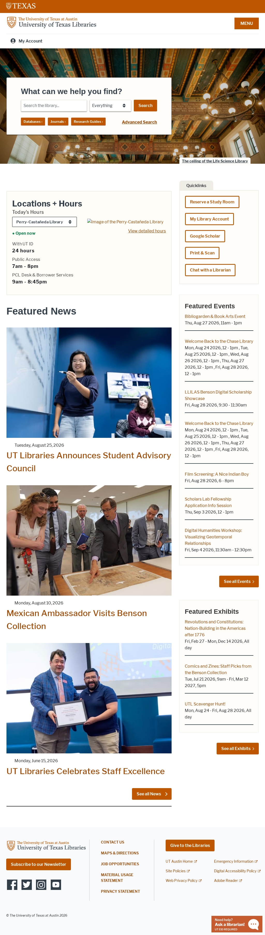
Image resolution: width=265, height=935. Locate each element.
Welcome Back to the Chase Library (219, 341)
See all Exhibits (236, 748)
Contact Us (112, 842)
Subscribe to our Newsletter (38, 864)
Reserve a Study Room (212, 201)
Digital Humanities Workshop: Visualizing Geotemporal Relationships (213, 537)
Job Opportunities (120, 864)
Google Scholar (205, 236)
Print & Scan (202, 253)
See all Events (237, 581)
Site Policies (176, 871)
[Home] (51, 22)
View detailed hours (147, 231)
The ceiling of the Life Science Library (215, 161)
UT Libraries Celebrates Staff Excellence (85, 771)
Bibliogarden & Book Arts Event (215, 316)
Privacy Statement (120, 891)
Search (145, 105)
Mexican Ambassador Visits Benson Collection (76, 619)
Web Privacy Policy (181, 881)
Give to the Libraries (190, 845)
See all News (149, 793)
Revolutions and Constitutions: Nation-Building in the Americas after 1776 (215, 628)
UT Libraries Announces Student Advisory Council (88, 461)
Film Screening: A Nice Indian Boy (217, 474)
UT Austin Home (179, 861)
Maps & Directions (120, 853)
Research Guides (88, 121)
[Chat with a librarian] (236, 923)
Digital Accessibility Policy (235, 871)
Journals (58, 121)
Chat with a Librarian (210, 270)
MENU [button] (246, 23)
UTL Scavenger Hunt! (205, 704)
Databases (33, 121)
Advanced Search (139, 122)
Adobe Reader (226, 881)
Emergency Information (233, 861)
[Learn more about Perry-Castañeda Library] (125, 221)
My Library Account (209, 219)
